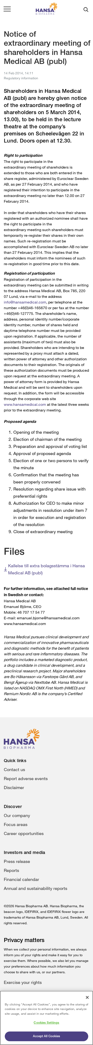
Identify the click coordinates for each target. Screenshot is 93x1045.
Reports (11, 870)
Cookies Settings (46, 1022)
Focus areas (15, 824)
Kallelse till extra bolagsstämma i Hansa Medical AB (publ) (46, 569)
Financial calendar (21, 879)
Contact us (14, 769)
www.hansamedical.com (25, 404)
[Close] (87, 997)
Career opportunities (24, 833)
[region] (46, 1018)
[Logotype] (46, 10)
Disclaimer (14, 787)
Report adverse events (26, 778)
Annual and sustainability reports (35, 888)
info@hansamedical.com (25, 302)
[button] (7, 9)
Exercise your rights (23, 982)
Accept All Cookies (46, 1036)
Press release (17, 861)
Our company (17, 815)
